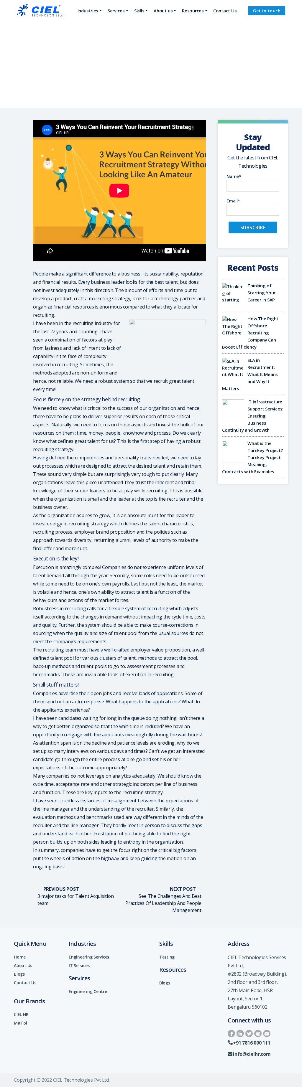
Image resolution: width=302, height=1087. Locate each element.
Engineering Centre (88, 991)
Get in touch (266, 11)
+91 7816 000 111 (251, 1043)
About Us (23, 965)
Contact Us (25, 982)
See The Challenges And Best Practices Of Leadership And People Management (163, 903)
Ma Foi (20, 1023)
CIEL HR (21, 1014)
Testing (167, 957)
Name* (233, 176)
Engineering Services (89, 957)
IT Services (79, 965)
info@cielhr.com (251, 1054)
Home (20, 957)
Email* (233, 201)
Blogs (19, 974)
